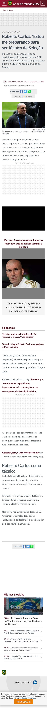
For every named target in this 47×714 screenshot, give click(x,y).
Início (4, 10)
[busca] (42, 3)
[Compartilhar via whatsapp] (29, 91)
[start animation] (8, 254)
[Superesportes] (9, 3)
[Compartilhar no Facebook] (21, 92)
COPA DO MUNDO (11, 32)
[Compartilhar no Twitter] (25, 92)
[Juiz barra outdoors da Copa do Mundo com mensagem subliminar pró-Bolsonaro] (23, 606)
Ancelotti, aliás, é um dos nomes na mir (20, 452)
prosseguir (23, 701)
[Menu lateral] (4, 3)
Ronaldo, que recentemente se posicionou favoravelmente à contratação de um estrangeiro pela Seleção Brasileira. (22, 385)
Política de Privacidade (28, 698)
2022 (11, 10)
